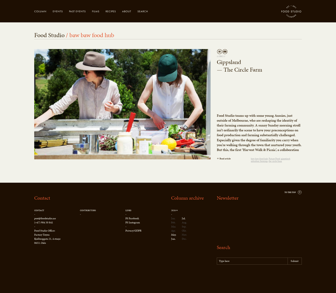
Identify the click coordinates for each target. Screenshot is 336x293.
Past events (77, 11)
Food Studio (291, 11)
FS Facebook (132, 218)
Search (142, 11)
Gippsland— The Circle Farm (239, 66)
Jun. (173, 239)
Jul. (184, 218)
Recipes (111, 11)
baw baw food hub (259, 158)
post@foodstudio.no (45, 218)
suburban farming (259, 161)
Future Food (274, 158)
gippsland (285, 158)
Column (40, 11)
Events (58, 11)
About (126, 11)
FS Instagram (132, 222)
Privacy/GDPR (133, 230)
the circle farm (275, 161)
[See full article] (122, 104)
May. (173, 235)
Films (95, 11)
